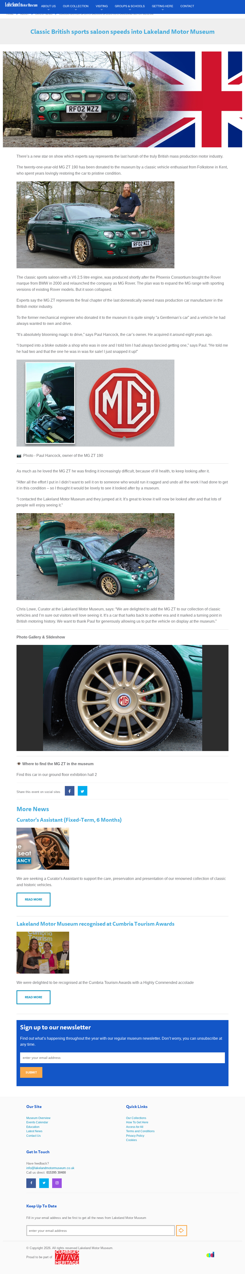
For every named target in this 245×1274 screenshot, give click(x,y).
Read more (33, 899)
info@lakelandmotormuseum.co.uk (50, 1168)
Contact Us (33, 1135)
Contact (187, 6)
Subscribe (181, 1230)
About (24, 13)
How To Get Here (137, 1122)
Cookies (131, 1140)
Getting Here (162, 6)
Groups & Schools (130, 6)
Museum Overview (38, 1118)
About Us (48, 6)
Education (32, 1126)
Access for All (134, 1126)
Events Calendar (37, 1122)
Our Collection (76, 6)
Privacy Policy (135, 1135)
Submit (31, 1072)
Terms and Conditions (140, 1131)
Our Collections (136, 1118)
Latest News (43, 13)
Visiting (102, 6)
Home (10, 13)
